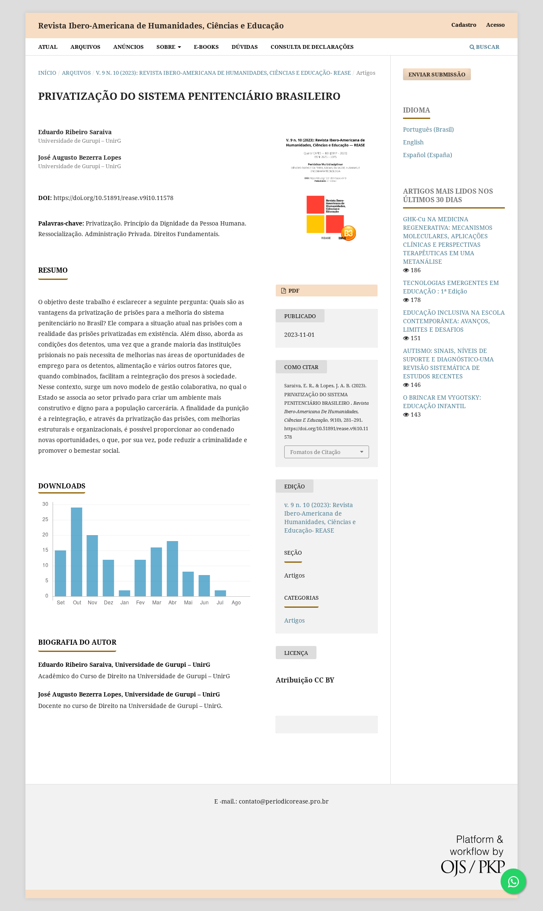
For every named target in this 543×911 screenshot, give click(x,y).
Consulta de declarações (312, 47)
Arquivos (85, 47)
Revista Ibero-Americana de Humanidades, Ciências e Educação (161, 25)
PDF (293, 290)
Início (47, 72)
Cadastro (463, 24)
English (413, 142)
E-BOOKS (206, 47)
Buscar (487, 47)
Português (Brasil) (428, 129)
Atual (48, 47)
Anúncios (128, 47)
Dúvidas (245, 47)
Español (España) (427, 155)
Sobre (166, 47)
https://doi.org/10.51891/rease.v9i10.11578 (113, 198)
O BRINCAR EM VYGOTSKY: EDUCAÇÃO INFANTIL (442, 401)
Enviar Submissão (437, 74)
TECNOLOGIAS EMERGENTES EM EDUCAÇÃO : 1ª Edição (451, 287)
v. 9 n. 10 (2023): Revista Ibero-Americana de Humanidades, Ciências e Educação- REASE (223, 72)
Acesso (495, 24)
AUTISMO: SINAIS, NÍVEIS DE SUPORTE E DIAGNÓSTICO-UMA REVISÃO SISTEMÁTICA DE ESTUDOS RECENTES (448, 363)
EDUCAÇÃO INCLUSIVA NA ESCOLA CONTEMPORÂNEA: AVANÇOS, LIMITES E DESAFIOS (454, 320)
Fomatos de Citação (315, 452)
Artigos (294, 620)
